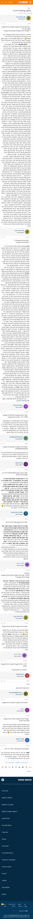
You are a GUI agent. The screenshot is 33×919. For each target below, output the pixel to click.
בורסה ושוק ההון (6, 825)
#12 (2, 745)
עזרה (10, 904)
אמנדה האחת (20, 739)
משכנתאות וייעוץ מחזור (8, 860)
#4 (1, 444)
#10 (2, 623)
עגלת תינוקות (6, 818)
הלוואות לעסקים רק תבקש (9, 811)
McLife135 (19, 463)
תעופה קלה (5, 846)
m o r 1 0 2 (20, 563)
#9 (1, 699)
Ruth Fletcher (18, 405)
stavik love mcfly (17, 512)
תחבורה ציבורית (6, 866)
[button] (30, 2)
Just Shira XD (27, 13)
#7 (1, 519)
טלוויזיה (4, 873)
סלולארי (4, 880)
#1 (1, 23)
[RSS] (2, 904)
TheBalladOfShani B (16, 437)
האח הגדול (5, 791)
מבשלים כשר (5, 887)
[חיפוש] (2, 2)
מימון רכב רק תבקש (7, 804)
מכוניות (4, 839)
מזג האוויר (5, 832)
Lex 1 (22, 709)
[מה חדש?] (6, 2)
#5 (1, 570)
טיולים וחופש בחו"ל (7, 853)
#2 (1, 237)
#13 (2, 661)
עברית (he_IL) (22, 911)
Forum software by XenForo (16, 916)
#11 (2, 715)
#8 (1, 681)
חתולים (4, 894)
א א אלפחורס (20, 674)
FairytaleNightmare (16, 692)
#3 (1, 412)
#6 (1, 469)
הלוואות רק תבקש (7, 797)
